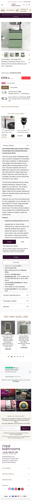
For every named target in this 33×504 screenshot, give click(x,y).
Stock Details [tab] (13, 87)
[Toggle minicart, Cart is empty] (29, 4)
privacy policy (18, 434)
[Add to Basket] (12, 136)
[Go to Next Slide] (30, 10)
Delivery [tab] (5, 87)
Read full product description (10, 106)
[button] (3, 129)
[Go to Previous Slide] (1, 10)
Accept (16, 257)
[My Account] (26, 5)
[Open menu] (2, 5)
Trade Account (27, 1)
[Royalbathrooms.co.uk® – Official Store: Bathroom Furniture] (15, 4)
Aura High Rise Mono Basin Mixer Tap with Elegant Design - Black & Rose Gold (8, 131)
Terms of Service (17, 437)
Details (22, 241)
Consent (9, 241)
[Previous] (3, 38)
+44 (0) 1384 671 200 (10, 452)
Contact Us (20, 1)
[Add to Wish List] (29, 62)
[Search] (24, 5)
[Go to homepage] (16, 447)
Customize (16, 262)
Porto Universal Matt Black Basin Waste (24, 131)
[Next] (28, 38)
